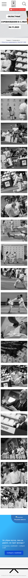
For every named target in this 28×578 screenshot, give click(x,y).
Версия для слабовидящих (18, 9)
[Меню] (4, 4)
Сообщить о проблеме (14, 553)
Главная (8, 40)
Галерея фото (16, 40)
